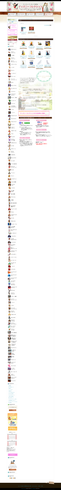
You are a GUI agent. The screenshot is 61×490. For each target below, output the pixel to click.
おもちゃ (31, 18)
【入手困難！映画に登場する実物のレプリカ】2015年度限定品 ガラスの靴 (47, 66)
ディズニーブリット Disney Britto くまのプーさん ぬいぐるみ (23, 47)
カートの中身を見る (12, 410)
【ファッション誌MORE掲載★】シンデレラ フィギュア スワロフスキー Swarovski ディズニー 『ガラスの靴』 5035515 (39, 66)
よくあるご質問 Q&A (11, 392)
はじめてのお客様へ (11, 393)
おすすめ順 (45, 25)
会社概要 (10, 385)
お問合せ (39, 15)
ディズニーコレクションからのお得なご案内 (13, 402)
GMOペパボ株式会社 (33, 488)
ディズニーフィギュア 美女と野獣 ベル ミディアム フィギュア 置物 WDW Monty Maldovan (23, 56)
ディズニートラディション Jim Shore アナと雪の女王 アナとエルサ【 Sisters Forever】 (47, 56)
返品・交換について (11, 397)
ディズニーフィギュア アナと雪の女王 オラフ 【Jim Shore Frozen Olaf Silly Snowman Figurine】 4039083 (23, 66)
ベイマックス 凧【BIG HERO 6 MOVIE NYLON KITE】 (31, 31)
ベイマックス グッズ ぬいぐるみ (25, 18)
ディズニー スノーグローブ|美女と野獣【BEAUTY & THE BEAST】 (47, 47)
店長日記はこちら (12, 469)
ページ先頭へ (51, 482)
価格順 (48, 25)
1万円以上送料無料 (11, 396)
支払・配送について (21, 15)
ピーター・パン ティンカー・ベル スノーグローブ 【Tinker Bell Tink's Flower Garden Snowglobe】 (39, 47)
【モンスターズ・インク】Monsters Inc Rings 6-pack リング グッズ (23, 33)
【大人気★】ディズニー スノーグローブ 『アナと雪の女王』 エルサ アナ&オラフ (39, 56)
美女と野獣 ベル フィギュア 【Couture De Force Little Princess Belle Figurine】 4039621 (31, 56)
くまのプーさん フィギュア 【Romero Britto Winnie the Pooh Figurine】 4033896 (31, 47)
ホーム (12, 15)
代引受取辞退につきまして (12, 400)
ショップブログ (30, 15)
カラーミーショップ (23, 488)
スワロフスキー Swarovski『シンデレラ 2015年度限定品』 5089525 (31, 66)
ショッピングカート (49, 15)
